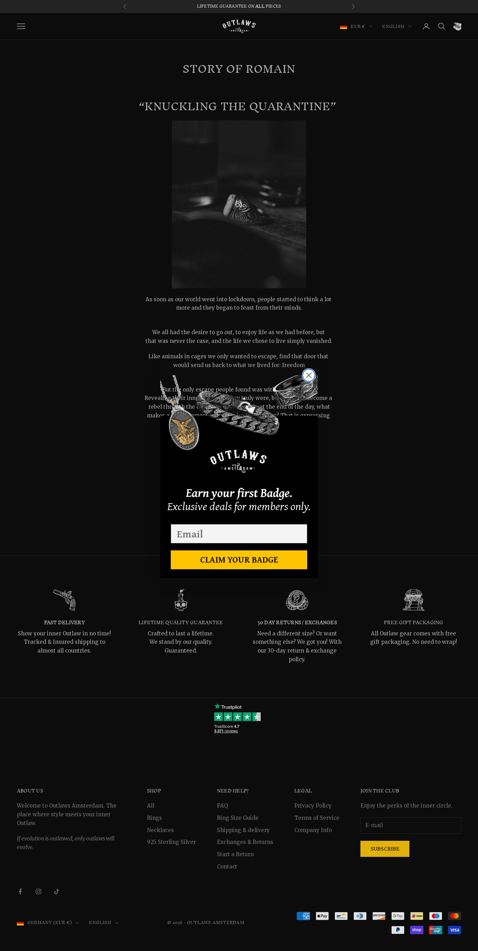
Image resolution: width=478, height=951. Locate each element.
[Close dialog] (309, 375)
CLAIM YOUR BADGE (239, 559)
